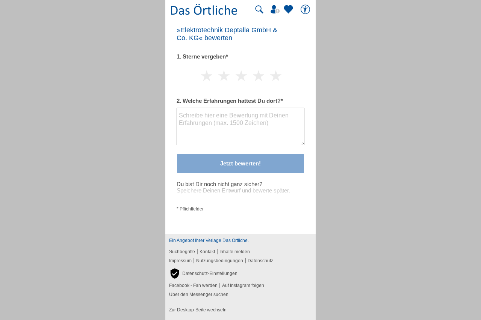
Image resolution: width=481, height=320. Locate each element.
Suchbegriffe (182, 251)
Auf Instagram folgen (243, 285)
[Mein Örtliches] (276, 9)
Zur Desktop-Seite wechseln (198, 309)
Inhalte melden (234, 251)
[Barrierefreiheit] (306, 9)
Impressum (180, 260)
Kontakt (207, 251)
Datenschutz (260, 260)
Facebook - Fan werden (193, 285)
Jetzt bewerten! (240, 163)
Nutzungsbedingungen (219, 260)
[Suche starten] (259, 9)
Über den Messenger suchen (198, 294)
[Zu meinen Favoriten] (289, 9)
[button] (203, 273)
